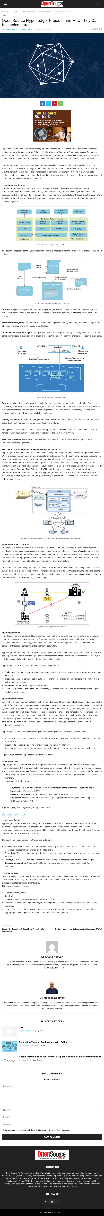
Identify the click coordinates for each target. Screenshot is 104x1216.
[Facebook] (42, 103)
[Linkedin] (52, 1202)
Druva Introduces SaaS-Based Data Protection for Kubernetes (23, 930)
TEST (21, 1027)
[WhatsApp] (60, 103)
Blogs (15, 11)
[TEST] (9, 1032)
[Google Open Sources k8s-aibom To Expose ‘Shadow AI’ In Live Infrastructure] (9, 1061)
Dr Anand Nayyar (10, 29)
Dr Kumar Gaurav (26, 1045)
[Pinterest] (54, 103)
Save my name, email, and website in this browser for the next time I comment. (37, 1130)
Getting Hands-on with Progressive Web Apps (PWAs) (78, 929)
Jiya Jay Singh (25, 1060)
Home (4, 11)
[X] (48, 103)
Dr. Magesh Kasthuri (26, 29)
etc (10, 11)
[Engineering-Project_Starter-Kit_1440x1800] (52, 143)
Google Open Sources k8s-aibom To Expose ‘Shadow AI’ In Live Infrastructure (60, 1056)
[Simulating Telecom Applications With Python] (9, 1046)
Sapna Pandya (25, 1031)
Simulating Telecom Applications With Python (43, 1042)
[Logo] (52, 1159)
